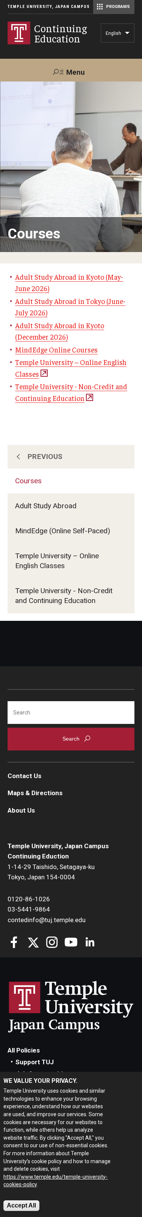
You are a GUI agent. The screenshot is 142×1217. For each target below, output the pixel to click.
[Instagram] (52, 943)
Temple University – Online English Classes (57, 560)
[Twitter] (33, 943)
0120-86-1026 (29, 899)
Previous (45, 456)
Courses (28, 480)
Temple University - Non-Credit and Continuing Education (63, 595)
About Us (21, 810)
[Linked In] (90, 943)
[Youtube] (71, 943)
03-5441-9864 (29, 909)
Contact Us (24, 776)
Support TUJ (35, 1062)
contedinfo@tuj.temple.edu (47, 920)
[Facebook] (14, 943)
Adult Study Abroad (45, 505)
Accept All (21, 1205)
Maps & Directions (35, 793)
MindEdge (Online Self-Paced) (62, 530)
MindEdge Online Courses (56, 349)
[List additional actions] (127, 34)
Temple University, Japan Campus (49, 6)
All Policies (24, 1050)
